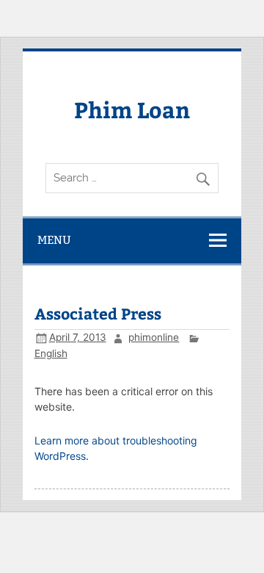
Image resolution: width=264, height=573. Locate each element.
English (50, 353)
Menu (54, 240)
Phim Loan (132, 109)
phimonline (153, 337)
